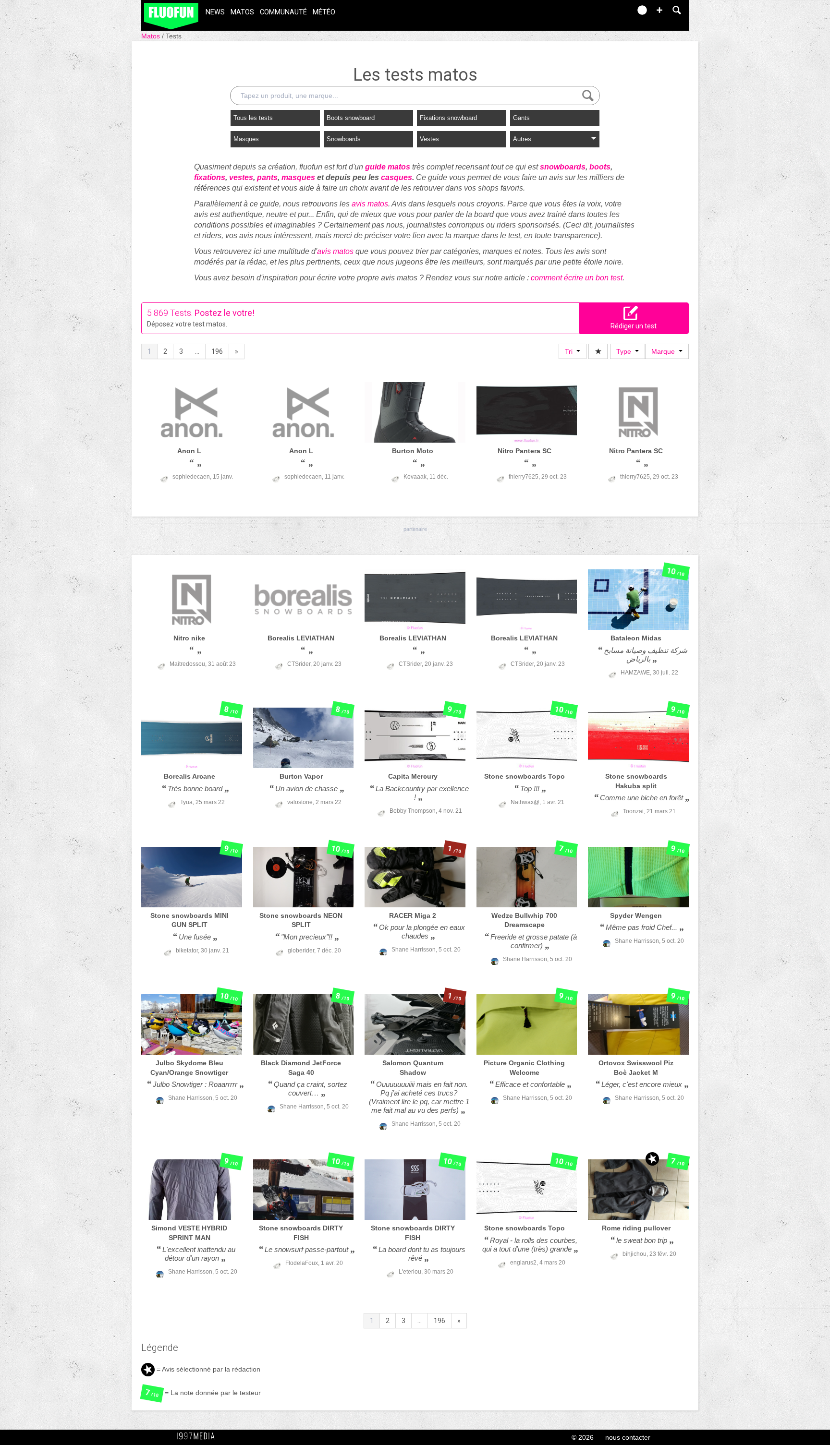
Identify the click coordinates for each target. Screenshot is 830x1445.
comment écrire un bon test (576, 278)
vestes (241, 177)
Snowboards (344, 139)
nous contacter (627, 1437)
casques (396, 177)
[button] (659, 10)
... (197, 351)
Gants (521, 117)
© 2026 (583, 1437)
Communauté (283, 12)
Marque (665, 351)
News (215, 12)
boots (599, 167)
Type (625, 351)
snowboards (563, 167)
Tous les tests (253, 117)
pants (267, 177)
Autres (522, 139)
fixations (209, 177)
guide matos (387, 167)
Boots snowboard (351, 117)
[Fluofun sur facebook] (603, 13)
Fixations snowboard (448, 117)
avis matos (370, 204)
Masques (246, 139)
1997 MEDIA (198, 1436)
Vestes (429, 139)
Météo (324, 12)
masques (298, 177)
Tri (570, 351)
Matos (242, 12)
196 (217, 351)
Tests (174, 36)
